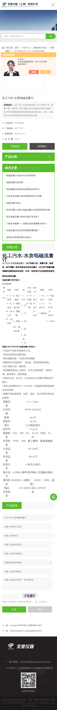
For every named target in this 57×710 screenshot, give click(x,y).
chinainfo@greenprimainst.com (35, 662)
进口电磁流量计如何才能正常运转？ (23, 216)
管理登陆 (31, 706)
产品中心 (26, 48)
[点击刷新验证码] (29, 595)
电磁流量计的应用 (14, 182)
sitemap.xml (32, 703)
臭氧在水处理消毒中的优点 (18, 237)
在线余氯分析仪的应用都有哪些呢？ (23, 230)
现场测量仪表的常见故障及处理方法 (23, 189)
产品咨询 (14, 146)
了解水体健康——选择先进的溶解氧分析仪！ (27, 223)
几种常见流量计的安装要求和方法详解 (24, 196)
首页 (17, 48)
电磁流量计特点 (13, 203)
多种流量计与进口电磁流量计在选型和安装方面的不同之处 (29, 210)
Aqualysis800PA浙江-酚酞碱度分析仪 (26, 625)
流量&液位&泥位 (40, 48)
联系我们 (42, 146)
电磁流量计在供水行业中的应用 (20, 175)
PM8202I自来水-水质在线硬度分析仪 (26, 631)
